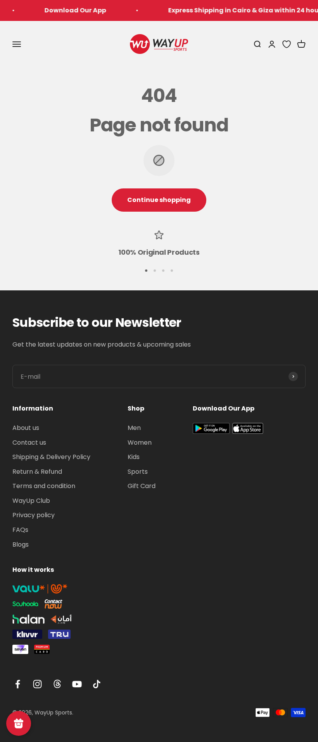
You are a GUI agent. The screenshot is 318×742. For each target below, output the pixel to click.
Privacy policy (33, 515)
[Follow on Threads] (57, 684)
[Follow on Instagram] (37, 684)
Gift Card (142, 485)
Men (134, 427)
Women (140, 442)
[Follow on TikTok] (97, 684)
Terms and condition (43, 485)
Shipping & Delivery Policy (51, 456)
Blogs (20, 544)
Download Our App (69, 10)
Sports (138, 471)
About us (25, 427)
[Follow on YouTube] (77, 684)
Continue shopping (159, 199)
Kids (134, 456)
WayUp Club (31, 500)
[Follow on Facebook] (17, 684)
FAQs (20, 529)
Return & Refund (37, 471)
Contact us (29, 442)
